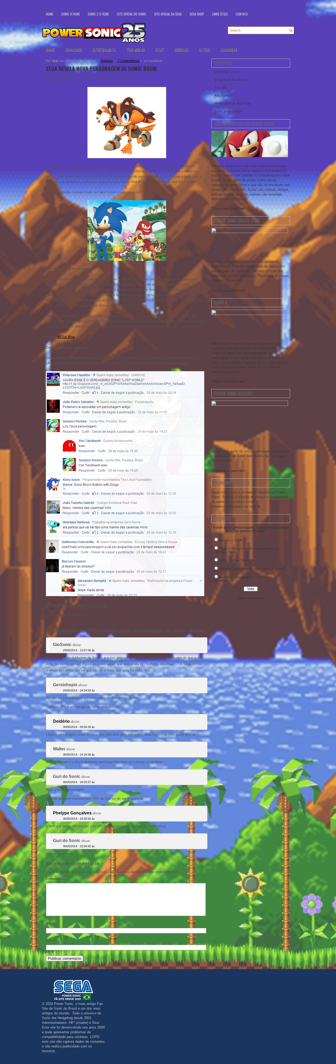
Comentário (56, 879)
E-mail (51, 940)
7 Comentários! (128, 61)
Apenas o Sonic (231, 540)
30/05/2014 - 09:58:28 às (79, 727)
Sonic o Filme (70, 14)
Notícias (107, 61)
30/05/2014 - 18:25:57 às (79, 782)
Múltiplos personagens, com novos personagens (243, 578)
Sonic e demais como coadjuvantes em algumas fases (246, 550)
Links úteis (220, 14)
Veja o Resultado (251, 598)
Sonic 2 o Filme (98, 14)
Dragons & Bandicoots (231, 80)
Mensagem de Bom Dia (232, 103)
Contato (242, 14)
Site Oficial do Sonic (131, 14)
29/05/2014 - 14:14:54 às (79, 690)
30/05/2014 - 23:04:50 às (79, 846)
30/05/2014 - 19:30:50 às (79, 818)
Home (49, 14)
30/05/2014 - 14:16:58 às (79, 754)
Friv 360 (220, 88)
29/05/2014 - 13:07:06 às (79, 650)
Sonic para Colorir (228, 111)
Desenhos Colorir (227, 72)
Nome (51, 924)
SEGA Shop (197, 14)
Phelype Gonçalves (72, 813)
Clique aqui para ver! (228, 208)
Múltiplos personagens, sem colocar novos (251, 569)
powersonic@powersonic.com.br (235, 506)
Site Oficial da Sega (168, 14)
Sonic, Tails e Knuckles (237, 560)
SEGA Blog (66, 337)
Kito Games (223, 95)
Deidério (61, 721)
